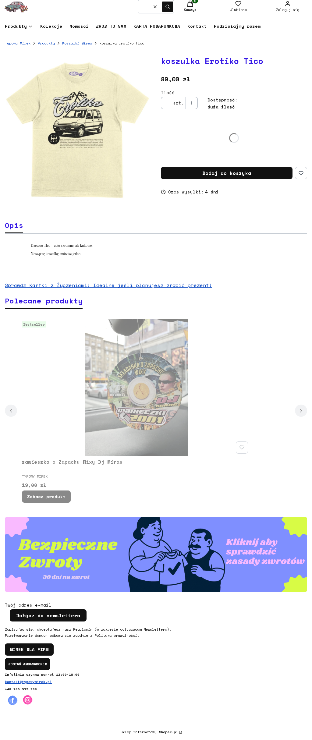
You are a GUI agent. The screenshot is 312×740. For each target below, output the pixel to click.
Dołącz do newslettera (48, 615)
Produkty (46, 43)
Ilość (168, 93)
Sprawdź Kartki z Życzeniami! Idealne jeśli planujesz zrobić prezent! (108, 285)
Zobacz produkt (46, 496)
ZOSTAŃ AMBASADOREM (27, 664)
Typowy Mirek (17, 43)
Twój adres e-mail (28, 605)
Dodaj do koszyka (226, 173)
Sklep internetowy (149, 732)
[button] (167, 7)
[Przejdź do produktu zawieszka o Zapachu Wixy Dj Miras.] (136, 387)
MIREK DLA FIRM (29, 649)
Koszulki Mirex (77, 43)
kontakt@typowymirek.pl (28, 682)
